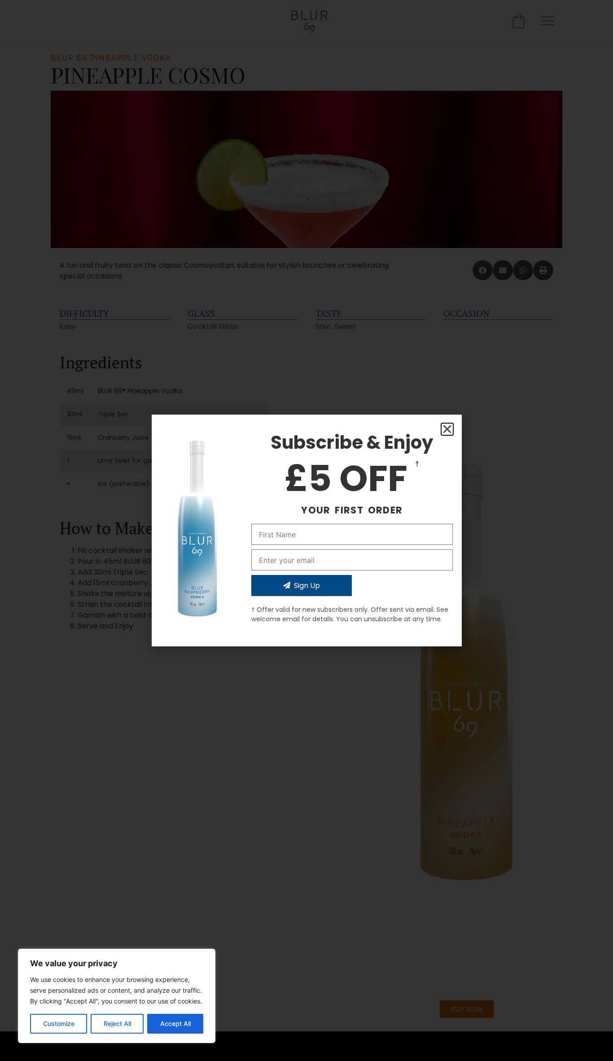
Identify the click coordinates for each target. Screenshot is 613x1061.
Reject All (117, 1023)
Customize (58, 1023)
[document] (306, 530)
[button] (447, 429)
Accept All (175, 1023)
